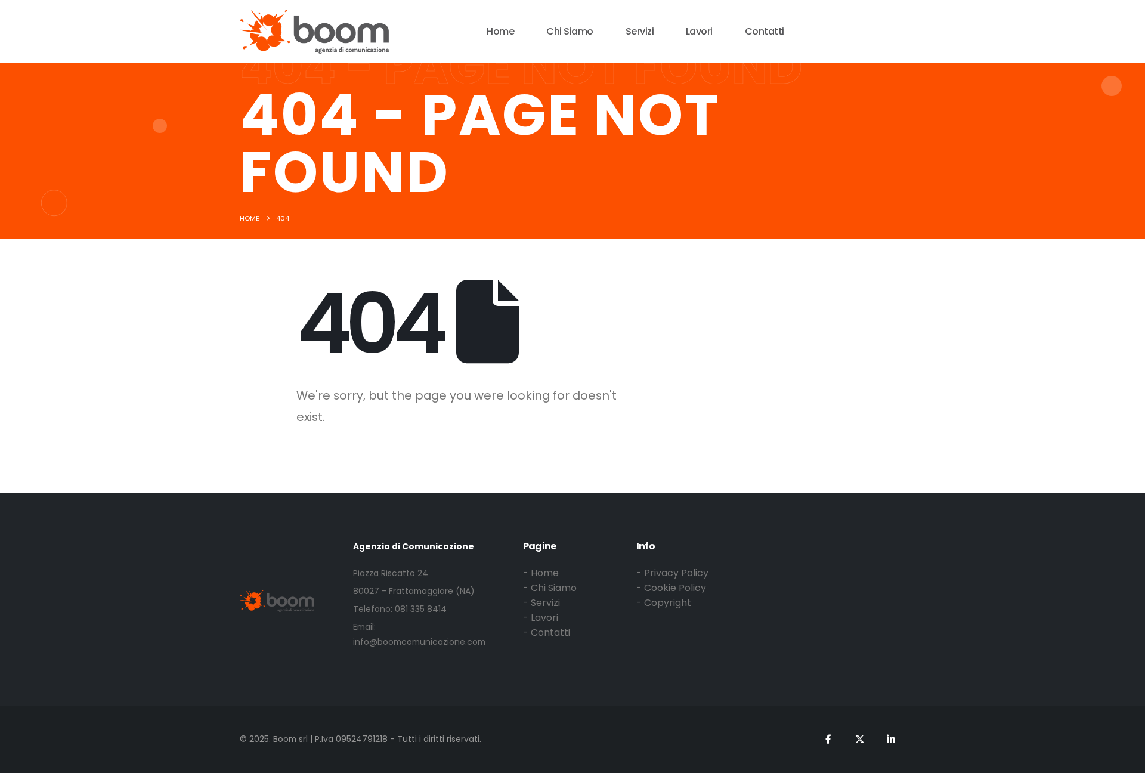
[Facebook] (824, 30)
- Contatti (546, 632)
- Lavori (540, 617)
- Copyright (663, 603)
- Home (541, 573)
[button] (902, 30)
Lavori (699, 31)
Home (500, 31)
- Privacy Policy (672, 573)
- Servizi (541, 603)
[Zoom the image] (277, 597)
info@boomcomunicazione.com (419, 642)
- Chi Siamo (550, 588)
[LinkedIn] (870, 30)
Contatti (764, 31)
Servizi (640, 31)
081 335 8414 (421, 609)
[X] (847, 30)
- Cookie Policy (671, 588)
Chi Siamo (569, 31)
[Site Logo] (314, 32)
